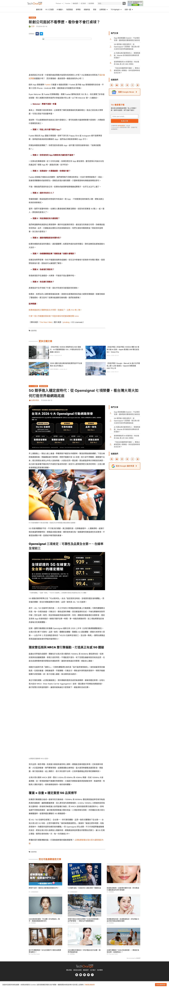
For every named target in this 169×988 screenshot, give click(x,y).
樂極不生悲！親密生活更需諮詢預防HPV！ (44, 888)
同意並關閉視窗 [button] (160, 984)
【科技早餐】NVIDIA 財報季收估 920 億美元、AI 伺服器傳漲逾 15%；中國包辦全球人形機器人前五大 (66, 349)
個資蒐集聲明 (121, 125)
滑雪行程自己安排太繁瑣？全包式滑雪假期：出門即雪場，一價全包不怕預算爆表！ (84, 920)
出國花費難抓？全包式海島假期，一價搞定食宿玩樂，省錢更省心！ (123, 951)
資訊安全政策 (77, 970)
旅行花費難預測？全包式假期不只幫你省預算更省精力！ (45, 951)
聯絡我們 (75, 3)
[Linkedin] (84, 974)
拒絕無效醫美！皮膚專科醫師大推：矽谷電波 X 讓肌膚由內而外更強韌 (123, 889)
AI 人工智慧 (49, 9)
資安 (94, 9)
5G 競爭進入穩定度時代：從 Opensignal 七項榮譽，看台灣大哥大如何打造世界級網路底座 (127, 46)
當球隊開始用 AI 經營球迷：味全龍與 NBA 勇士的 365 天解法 (126, 63)
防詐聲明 (91, 3)
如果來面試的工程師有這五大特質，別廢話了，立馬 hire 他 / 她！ (55, 310)
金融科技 (87, 9)
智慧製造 (69, 9)
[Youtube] (80, 974)
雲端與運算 (43, 386)
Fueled (47, 85)
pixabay (66, 322)
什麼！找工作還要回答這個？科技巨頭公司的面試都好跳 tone (54, 316)
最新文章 (39, 9)
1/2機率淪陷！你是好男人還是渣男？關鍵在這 (84, 888)
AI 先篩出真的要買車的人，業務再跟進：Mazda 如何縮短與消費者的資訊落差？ (127, 55)
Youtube (67, 3)
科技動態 (32, 17)
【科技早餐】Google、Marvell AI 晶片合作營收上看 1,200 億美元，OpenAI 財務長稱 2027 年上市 (123, 365)
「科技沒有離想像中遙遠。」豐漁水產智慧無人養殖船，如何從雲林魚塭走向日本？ (127, 70)
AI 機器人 (60, 9)
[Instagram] (92, 974)
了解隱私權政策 (89, 985)
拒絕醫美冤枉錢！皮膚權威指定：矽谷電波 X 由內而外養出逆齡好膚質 (123, 920)
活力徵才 (83, 3)
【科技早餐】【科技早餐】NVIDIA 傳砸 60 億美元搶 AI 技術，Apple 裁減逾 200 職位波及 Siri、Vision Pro (123, 349)
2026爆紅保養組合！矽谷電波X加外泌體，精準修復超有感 (84, 951)
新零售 (78, 9)
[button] (37, 33)
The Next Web (46, 322)
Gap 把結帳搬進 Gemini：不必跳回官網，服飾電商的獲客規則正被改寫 (127, 39)
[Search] (124, 3)
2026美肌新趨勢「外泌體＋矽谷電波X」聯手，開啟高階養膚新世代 (44, 920)
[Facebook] (76, 974)
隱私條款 (69, 970)
